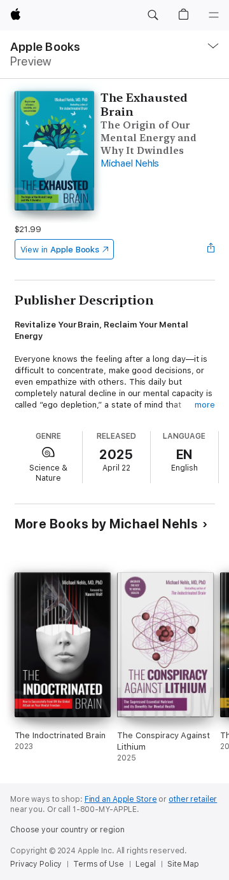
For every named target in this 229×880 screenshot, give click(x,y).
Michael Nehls (130, 163)
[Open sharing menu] (210, 249)
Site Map (183, 864)
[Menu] (213, 15)
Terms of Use (98, 864)
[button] (152, 15)
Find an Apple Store (121, 799)
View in (60, 249)
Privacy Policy (36, 864)
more (205, 404)
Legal (145, 864)
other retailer (193, 799)
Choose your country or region (67, 829)
